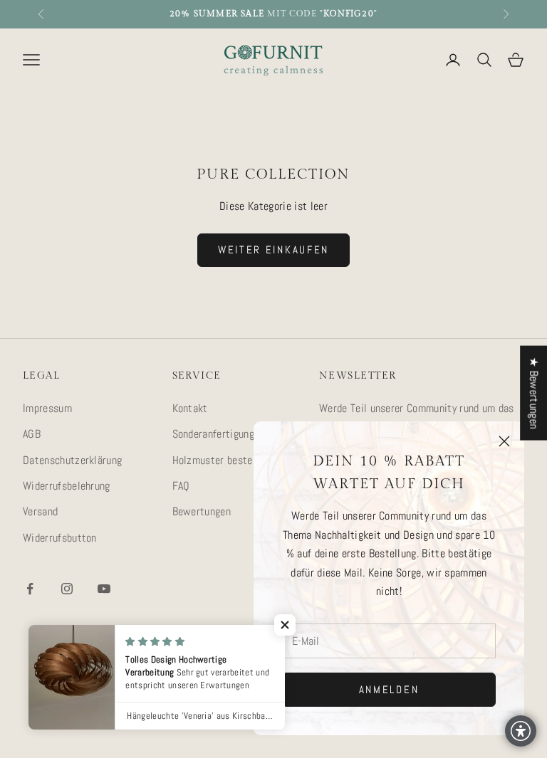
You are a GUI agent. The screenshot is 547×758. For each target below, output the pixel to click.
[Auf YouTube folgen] (104, 588)
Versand (40, 511)
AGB (32, 433)
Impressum (47, 408)
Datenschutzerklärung (72, 460)
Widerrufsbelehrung (66, 485)
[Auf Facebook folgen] (30, 588)
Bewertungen (201, 511)
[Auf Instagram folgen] (67, 588)
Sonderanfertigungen (218, 433)
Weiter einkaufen (273, 249)
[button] (285, 625)
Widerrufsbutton (60, 537)
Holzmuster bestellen (220, 460)
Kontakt (190, 408)
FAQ (181, 485)
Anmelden (389, 689)
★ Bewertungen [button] (533, 392)
